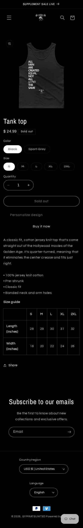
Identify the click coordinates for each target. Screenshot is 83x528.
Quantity (9, 176)
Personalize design (26, 215)
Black (15, 150)
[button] (9, 18)
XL (53, 168)
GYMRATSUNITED (34, 516)
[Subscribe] (69, 432)
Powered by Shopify (59, 516)
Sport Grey (39, 150)
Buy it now (41, 226)
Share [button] (13, 365)
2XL (69, 168)
